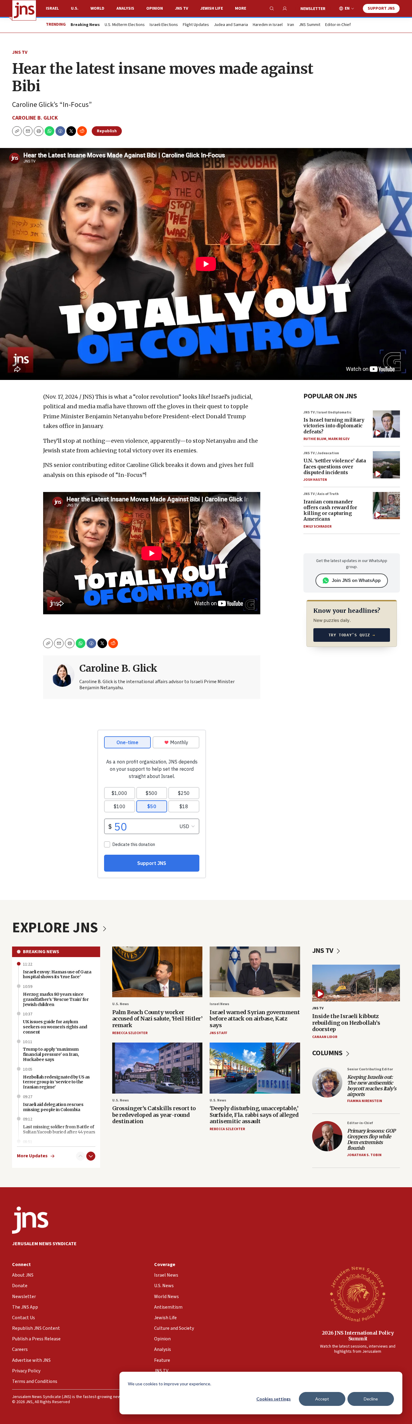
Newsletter (312, 9)
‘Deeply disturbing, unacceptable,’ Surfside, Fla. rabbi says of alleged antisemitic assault (254, 1115)
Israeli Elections (164, 25)
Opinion (154, 8)
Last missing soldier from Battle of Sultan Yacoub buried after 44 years (59, 1129)
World (97, 8)
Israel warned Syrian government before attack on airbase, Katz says (255, 1019)
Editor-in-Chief (338, 25)
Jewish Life (211, 8)
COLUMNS (328, 1053)
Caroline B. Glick (35, 118)
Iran (290, 25)
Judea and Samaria (231, 25)
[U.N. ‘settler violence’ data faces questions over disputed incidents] (386, 464)
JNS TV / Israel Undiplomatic (327, 412)
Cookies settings (273, 1398)
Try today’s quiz (351, 635)
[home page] (24, 10)
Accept (322, 1398)
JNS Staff (218, 1033)
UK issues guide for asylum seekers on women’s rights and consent (55, 1027)
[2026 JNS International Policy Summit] (357, 1293)
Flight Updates (196, 25)
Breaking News (41, 951)
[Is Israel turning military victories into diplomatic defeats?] (386, 424)
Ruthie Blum (314, 439)
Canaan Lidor (324, 1037)
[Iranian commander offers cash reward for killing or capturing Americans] (386, 505)
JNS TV (181, 8)
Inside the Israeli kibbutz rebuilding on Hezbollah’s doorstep (346, 1023)
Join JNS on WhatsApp (356, 580)
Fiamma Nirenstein (364, 1101)
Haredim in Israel (268, 25)
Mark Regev (339, 439)
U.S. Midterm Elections (125, 25)
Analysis (125, 8)
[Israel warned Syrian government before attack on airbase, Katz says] (255, 972)
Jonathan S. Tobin (364, 1155)
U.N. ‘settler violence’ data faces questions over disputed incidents (334, 466)
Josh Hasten (315, 479)
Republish (107, 131)
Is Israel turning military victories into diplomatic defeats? (333, 425)
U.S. (74, 8)
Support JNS (381, 8)
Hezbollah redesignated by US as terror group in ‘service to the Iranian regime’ (56, 1082)
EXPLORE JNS (56, 928)
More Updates (32, 1156)
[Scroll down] (90, 1156)
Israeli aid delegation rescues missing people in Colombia (53, 1107)
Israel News (219, 1004)
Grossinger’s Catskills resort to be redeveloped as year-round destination (154, 1115)
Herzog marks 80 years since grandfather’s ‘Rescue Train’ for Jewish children (55, 999)
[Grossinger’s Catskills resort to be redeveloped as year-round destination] (157, 1068)
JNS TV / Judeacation (321, 453)
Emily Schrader (317, 526)
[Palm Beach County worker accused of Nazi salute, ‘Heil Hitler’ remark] (157, 972)
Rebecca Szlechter (129, 1033)
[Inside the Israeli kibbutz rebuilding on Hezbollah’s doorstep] (356, 983)
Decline (371, 1398)
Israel (52, 8)
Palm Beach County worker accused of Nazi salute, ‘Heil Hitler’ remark (157, 1019)
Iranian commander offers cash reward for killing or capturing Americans (330, 510)
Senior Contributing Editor (370, 1069)
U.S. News (120, 1004)
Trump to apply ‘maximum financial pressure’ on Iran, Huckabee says (51, 1054)
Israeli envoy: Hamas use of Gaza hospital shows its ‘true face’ (57, 974)
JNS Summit (309, 25)
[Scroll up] (80, 1156)
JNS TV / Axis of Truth (321, 494)
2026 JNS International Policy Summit (358, 1336)
